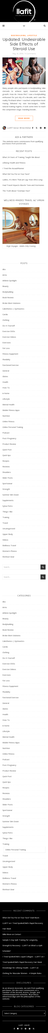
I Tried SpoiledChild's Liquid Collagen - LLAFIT (21, 956)
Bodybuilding (18, 35)
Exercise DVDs (8, 331)
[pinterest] (26, 1029)
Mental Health (8, 404)
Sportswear (7, 483)
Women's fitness (9, 551)
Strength (6, 489)
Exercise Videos (9, 337)
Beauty (5, 286)
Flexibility (6, 359)
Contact (18, 934)
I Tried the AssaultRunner (13, 168)
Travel (5, 523)
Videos (5, 540)
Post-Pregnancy (9, 438)
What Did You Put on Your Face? (16, 174)
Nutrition (6, 416)
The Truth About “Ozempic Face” (16, 191)
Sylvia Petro (7, 506)
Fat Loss (6, 348)
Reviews (6, 466)
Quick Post (7, 449)
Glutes (5, 376)
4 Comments (30, 53)
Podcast (5, 432)
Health (5, 382)
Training (5, 517)
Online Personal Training (12, 427)
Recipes (5, 461)
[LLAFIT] (24, 11)
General (5, 370)
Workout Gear (8, 556)
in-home (5, 393)
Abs (4, 269)
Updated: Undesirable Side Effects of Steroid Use (24, 44)
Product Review (9, 444)
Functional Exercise (10, 365)
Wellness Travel (9, 545)
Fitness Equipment (10, 354)
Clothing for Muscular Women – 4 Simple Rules (21, 973)
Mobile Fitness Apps (11, 410)
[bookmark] (18, 1029)
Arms (4, 275)
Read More (24, 118)
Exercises (6, 342)
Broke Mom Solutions (11, 303)
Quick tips (6, 455)
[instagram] (22, 1029)
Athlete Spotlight (9, 280)
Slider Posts (7, 478)
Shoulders (6, 472)
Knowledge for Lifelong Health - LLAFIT (19, 967)
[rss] (33, 1029)
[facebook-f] (14, 1029)
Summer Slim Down (10, 494)
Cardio (5, 314)
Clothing (5, 320)
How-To (6, 387)
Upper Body (7, 534)
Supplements (8, 500)
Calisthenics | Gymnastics (13, 308)
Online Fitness (8, 421)
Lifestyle (32, 35)
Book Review (8, 297)
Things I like (7, 511)
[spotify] (30, 1029)
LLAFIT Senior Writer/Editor (19, 128)
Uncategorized (8, 528)
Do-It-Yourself (8, 325)
